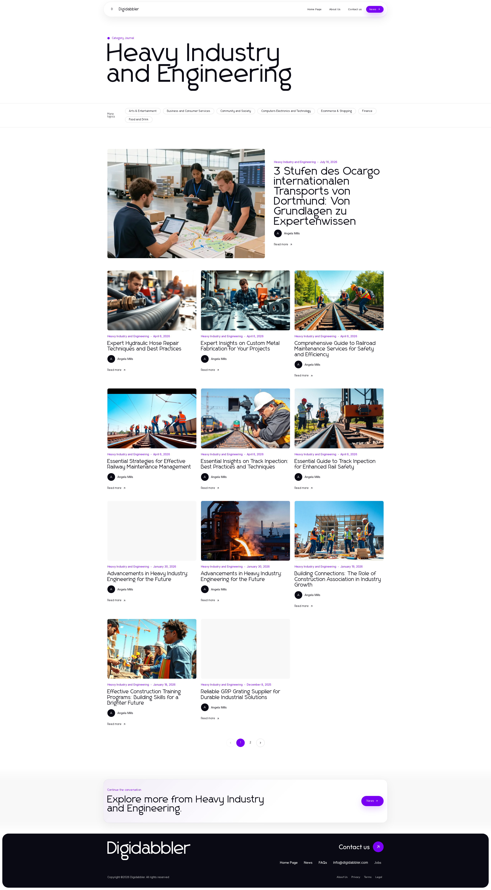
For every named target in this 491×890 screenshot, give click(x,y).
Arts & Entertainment (143, 111)
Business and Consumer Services (188, 111)
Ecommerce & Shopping (336, 111)
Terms (368, 877)
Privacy (355, 877)
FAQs (323, 862)
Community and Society (236, 111)
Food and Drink (138, 119)
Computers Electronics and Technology (286, 111)
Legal (378, 877)
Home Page (289, 862)
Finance (367, 111)
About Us (342, 877)
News (370, 801)
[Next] (260, 743)
